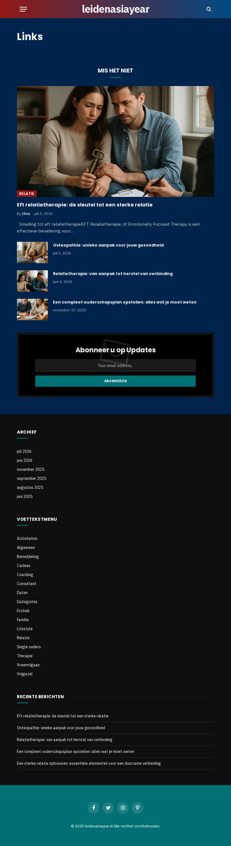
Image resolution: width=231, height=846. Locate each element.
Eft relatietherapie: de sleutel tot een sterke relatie (85, 204)
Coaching (25, 574)
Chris (26, 213)
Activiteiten (27, 538)
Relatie (26, 193)
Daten (22, 592)
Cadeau (23, 565)
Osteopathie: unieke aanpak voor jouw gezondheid (108, 245)
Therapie (25, 655)
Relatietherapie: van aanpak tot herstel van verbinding (113, 273)
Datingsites (27, 601)
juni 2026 (24, 460)
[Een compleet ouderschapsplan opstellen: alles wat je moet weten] (32, 309)
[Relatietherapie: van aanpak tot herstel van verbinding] (32, 281)
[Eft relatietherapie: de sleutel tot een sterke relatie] (115, 141)
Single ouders (29, 646)
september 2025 (31, 478)
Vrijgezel (25, 673)
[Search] (208, 9)
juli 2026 (24, 451)
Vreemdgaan (28, 664)
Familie (23, 619)
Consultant (26, 583)
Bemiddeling (28, 556)
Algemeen (26, 547)
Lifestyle (25, 628)
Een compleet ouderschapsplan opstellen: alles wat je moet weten (125, 302)
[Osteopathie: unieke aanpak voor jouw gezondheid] (32, 252)
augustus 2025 (30, 487)
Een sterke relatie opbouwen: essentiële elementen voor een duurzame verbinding (89, 763)
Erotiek (23, 610)
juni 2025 (24, 496)
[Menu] (23, 9)
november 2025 (30, 469)
